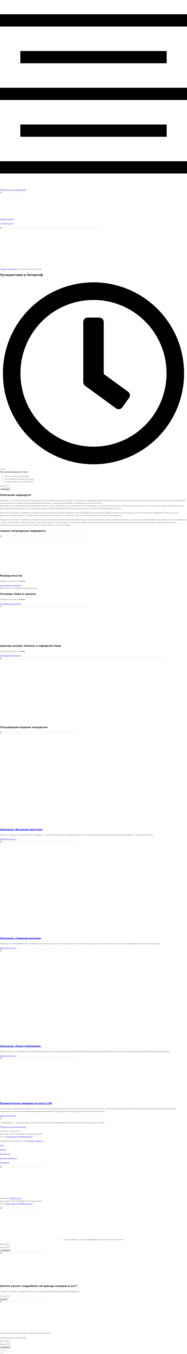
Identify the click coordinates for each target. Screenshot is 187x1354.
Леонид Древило (35, 1141)
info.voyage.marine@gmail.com (19, 1137)
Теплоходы (5, 1154)
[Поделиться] (4, 1350)
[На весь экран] (3, 1350)
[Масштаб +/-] (1, 1350)
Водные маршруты (8, 1158)
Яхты (2, 1145)
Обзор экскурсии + (8, 839)
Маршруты (13, 269)
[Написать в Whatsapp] (93, 1118)
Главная (3, 269)
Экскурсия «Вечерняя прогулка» (21, 829)
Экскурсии (4, 1163)
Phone (3, 486)
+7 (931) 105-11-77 (6, 224)
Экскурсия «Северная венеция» (20, 938)
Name (3, 1244)
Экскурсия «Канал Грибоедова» (20, 1046)
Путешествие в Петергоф (11, 1338)
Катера (3, 1150)
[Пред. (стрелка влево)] (1, 1353)
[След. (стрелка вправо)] (3, 1353)
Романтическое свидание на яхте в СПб (26, 1103)
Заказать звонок (7, 219)
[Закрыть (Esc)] (6, 1350)
